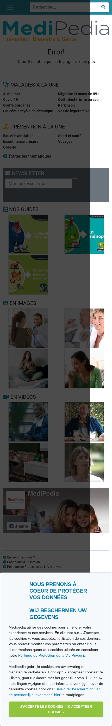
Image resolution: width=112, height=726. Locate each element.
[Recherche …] (103, 7)
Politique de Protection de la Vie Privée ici (53, 655)
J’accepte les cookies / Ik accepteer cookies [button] (56, 709)
